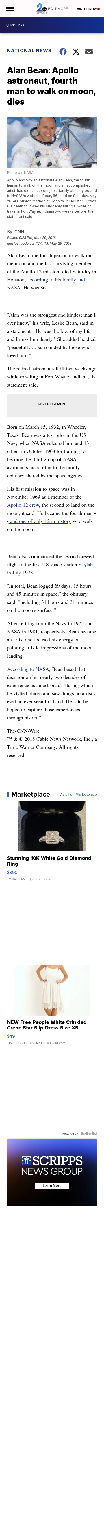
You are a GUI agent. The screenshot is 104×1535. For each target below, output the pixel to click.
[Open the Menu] (9, 8)
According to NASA (28, 668)
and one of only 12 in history (40, 520)
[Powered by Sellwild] (88, 1133)
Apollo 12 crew (23, 504)
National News (29, 50)
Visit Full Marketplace (78, 794)
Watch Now (87, 9)
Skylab (86, 564)
